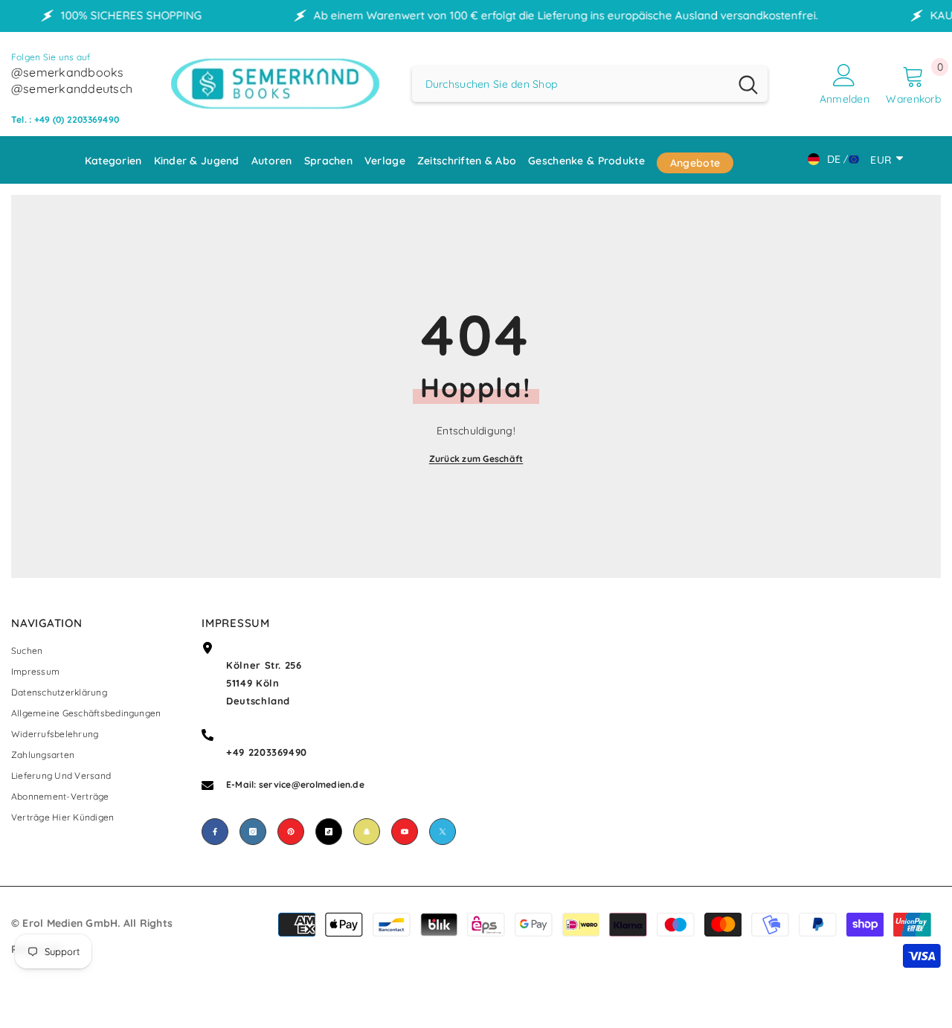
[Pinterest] (290, 831)
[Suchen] (590, 84)
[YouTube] (404, 831)
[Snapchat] (366, 831)
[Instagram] (252, 831)
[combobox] (570, 84)
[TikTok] (328, 831)
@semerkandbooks (67, 72)
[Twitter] (442, 831)
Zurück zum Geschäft (476, 458)
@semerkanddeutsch (71, 88)
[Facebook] (215, 831)
